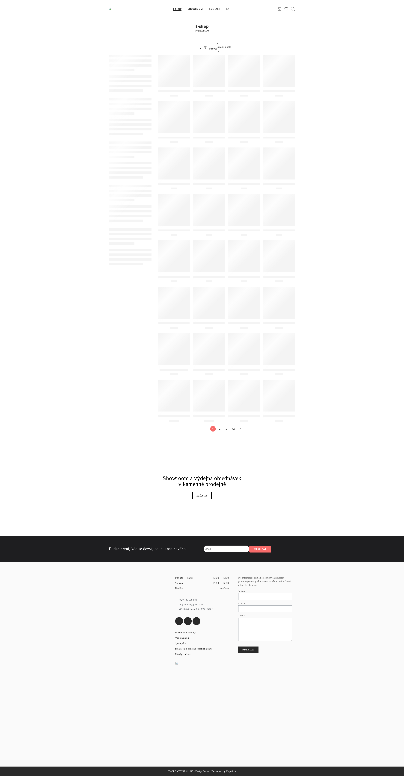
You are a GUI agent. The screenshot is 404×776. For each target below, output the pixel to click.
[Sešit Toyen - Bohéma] (174, 349)
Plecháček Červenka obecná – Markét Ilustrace (294, 137)
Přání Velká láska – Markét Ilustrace (252, 277)
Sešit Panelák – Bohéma (209, 323)
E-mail (241, 603)
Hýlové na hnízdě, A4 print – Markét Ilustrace (187, 91)
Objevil (206, 771)
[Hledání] (293, 9)
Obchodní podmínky (185, 632)
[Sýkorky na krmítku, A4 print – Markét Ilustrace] (279, 349)
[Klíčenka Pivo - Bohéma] (244, 71)
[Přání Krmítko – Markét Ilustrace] (174, 256)
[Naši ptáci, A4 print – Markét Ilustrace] (174, 117)
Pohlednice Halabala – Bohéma (178, 184)
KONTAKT (214, 8)
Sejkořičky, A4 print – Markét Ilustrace (288, 277)
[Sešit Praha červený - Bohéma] (244, 303)
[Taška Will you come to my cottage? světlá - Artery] (279, 396)
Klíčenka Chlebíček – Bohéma (212, 91)
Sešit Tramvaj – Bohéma (209, 369)
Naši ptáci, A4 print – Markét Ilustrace (183, 137)
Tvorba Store (202, 30)
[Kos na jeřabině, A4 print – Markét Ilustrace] (279, 71)
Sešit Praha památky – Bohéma (283, 323)
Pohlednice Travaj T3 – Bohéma (283, 230)
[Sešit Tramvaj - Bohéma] (209, 349)
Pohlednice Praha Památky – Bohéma (218, 230)
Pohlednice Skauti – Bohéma (247, 230)
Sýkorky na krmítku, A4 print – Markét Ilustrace (295, 369)
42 (233, 428)
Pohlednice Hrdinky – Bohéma (248, 184)
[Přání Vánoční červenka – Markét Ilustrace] (209, 256)
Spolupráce (180, 643)
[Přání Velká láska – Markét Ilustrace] (244, 256)
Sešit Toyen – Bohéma (174, 369)
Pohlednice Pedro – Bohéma (176, 230)
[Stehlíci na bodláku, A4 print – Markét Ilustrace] (244, 349)
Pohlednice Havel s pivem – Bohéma (217, 184)
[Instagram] (188, 621)
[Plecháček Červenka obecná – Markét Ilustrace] (279, 117)
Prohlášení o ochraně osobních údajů (193, 648)
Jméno (241, 591)
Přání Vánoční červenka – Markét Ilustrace (221, 277)
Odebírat (260, 549)
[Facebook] (179, 621)
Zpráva (241, 615)
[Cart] (279, 9)
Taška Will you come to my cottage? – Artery (257, 416)
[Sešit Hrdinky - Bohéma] (174, 303)
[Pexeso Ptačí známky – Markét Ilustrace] (244, 117)
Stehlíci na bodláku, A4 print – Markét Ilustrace (259, 369)
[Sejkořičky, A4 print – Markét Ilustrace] (279, 256)
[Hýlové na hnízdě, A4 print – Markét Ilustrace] (174, 71)
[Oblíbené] (185, 59)
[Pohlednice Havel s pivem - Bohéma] (209, 163)
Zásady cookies (182, 654)
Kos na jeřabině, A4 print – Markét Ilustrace (292, 91)
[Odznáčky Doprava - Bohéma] (209, 117)
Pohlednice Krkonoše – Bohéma (284, 184)
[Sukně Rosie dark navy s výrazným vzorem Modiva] (209, 396)
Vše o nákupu (182, 638)
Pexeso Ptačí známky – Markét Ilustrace (254, 137)
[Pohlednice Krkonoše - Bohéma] (279, 163)
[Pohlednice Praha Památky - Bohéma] (209, 210)
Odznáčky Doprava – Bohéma (212, 137)
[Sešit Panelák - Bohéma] (209, 303)
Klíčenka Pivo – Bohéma (244, 91)
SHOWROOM (195, 8)
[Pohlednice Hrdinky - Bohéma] (244, 163)
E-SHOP (177, 8)
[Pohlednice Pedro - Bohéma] (174, 210)
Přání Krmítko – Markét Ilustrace (179, 277)
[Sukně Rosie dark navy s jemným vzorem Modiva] (174, 396)
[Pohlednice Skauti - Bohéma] (244, 210)
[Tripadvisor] (196, 621)
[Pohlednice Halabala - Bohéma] (174, 163)
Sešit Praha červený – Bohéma (248, 323)
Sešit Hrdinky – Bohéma (174, 323)
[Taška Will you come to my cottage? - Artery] (244, 396)
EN (227, 8)
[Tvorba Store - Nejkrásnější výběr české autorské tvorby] (117, 9)
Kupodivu (231, 771)
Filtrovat (212, 48)
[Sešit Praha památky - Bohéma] (279, 303)
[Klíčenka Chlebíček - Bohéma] (209, 71)
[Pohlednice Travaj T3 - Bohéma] (279, 210)
